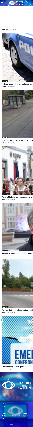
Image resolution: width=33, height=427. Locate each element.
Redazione (4, 86)
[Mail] (9, 379)
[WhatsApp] (12, 379)
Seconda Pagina (5, 194)
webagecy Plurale (8, 424)
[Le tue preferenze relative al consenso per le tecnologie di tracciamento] (1, 320)
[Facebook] (3, 379)
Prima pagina (5, 81)
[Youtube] (15, 379)
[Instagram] (6, 379)
